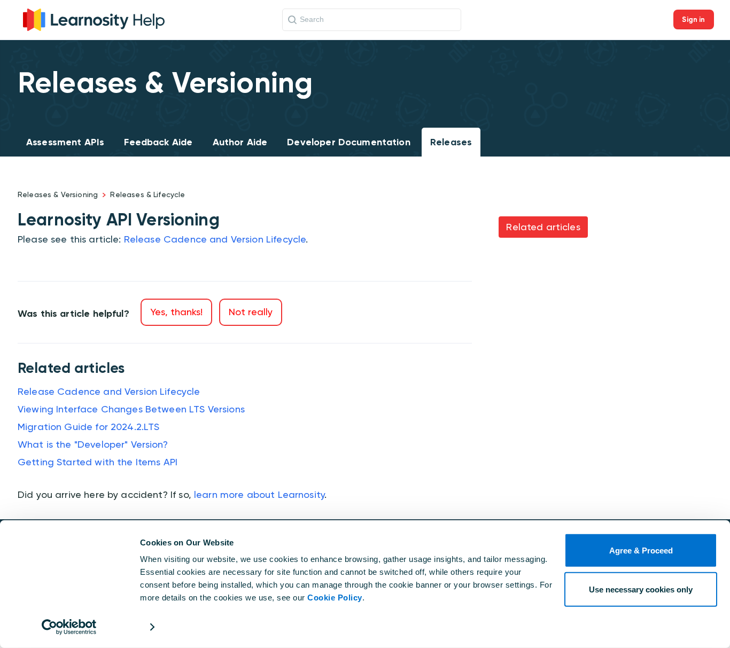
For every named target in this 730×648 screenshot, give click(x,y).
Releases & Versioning (58, 194)
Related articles (543, 226)
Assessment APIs (65, 142)
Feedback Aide (158, 142)
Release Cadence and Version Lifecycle (215, 239)
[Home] (94, 18)
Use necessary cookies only (641, 589)
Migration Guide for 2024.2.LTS (89, 426)
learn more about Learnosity (259, 494)
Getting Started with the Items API (97, 461)
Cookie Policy (334, 597)
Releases (451, 142)
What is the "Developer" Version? (93, 444)
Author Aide (240, 142)
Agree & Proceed (641, 550)
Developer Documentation (348, 142)
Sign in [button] (693, 19)
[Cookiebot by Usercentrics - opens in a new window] (69, 627)
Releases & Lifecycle (147, 194)
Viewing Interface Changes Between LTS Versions (131, 409)
